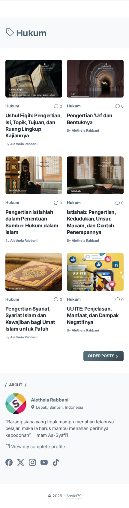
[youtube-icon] (44, 463)
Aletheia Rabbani (49, 400)
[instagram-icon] (32, 463)
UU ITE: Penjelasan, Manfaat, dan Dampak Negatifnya (93, 315)
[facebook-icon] (9, 463)
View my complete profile (37, 446)
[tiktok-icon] (55, 463)
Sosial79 (74, 496)
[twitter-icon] (20, 463)
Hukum (12, 106)
